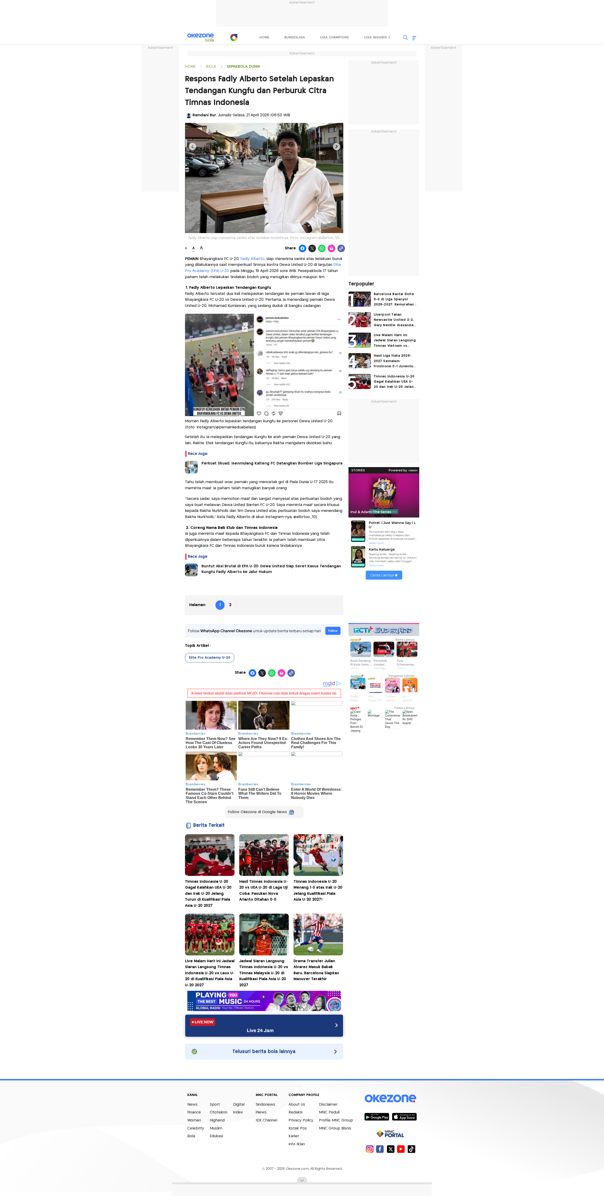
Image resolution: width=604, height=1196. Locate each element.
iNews (261, 1112)
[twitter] (390, 1149)
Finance (194, 1112)
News (192, 1104)
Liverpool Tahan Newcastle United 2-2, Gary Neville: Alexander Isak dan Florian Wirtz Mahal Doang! (394, 320)
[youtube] (401, 1149)
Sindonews (265, 1104)
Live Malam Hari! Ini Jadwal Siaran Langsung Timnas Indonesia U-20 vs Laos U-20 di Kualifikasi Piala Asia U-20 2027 (210, 973)
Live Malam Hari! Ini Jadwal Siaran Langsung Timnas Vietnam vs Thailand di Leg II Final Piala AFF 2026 (395, 341)
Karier (294, 1136)
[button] (389, 37)
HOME (190, 66)
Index (238, 1112)
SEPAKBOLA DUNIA (243, 66)
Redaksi (295, 1112)
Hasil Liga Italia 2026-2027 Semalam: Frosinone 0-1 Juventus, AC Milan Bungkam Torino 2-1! (395, 361)
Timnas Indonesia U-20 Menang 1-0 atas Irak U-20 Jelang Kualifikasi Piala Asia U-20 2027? (318, 891)
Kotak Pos (298, 1128)
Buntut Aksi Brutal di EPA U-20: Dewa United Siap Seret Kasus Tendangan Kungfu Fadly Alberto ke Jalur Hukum (271, 569)
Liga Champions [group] (334, 37)
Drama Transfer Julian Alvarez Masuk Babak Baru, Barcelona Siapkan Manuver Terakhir (316, 970)
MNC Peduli (329, 1112)
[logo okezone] (390, 1098)
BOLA (211, 66)
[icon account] (189, 115)
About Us (297, 1104)
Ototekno (218, 1112)
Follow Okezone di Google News (257, 812)
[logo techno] (200, 37)
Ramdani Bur (204, 115)
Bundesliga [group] (294, 37)
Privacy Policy (301, 1120)
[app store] (404, 1116)
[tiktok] (411, 1149)
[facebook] (380, 1149)
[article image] (359, 299)
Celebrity (195, 1128)
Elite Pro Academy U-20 (209, 657)
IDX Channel (266, 1120)
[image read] (191, 467)
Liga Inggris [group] (375, 37)
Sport (215, 1104)
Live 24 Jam (260, 1030)
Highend (217, 1120)
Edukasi (216, 1136)
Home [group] (264, 37)
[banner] (264, 1010)
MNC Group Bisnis (335, 1128)
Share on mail (332, 248)
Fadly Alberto (252, 259)
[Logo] (234, 37)
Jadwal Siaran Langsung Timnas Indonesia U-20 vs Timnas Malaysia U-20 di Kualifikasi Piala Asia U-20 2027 (263, 973)
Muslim (216, 1128)
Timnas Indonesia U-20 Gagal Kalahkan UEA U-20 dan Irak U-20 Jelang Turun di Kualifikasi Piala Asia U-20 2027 (208, 893)
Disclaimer (328, 1104)
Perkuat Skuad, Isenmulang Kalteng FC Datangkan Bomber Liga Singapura (271, 463)
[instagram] (369, 1149)
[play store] (376, 1116)
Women (194, 1120)
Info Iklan (297, 1144)
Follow (333, 630)
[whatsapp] (322, 248)
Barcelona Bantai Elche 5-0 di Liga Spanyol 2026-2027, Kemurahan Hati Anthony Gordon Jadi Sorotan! (394, 300)
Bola (191, 1136)
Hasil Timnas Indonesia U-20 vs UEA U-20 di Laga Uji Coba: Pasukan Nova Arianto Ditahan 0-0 (263, 891)
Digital (238, 1104)
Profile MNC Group (336, 1120)
